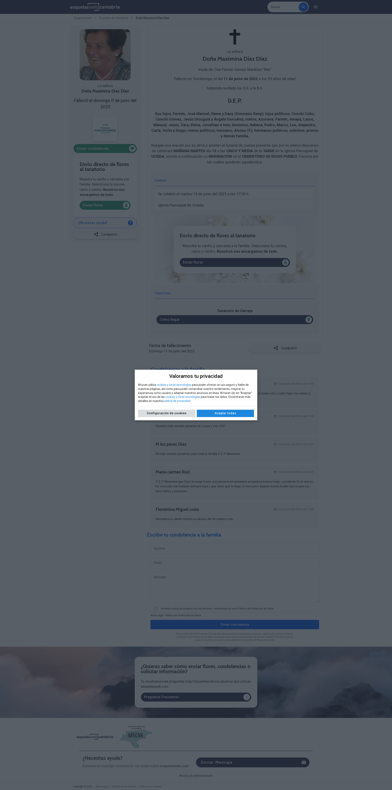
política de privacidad (176, 401)
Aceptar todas (225, 413)
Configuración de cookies (167, 413)
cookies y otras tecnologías (174, 384)
